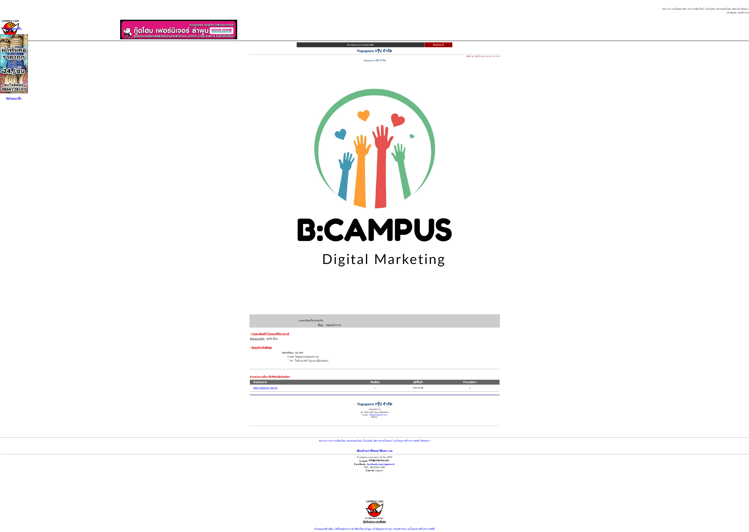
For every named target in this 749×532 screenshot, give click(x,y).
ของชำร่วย (743, 12)
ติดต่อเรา (425, 440)
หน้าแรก (666, 9)
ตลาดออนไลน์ (723, 9)
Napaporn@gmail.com (378, 415)
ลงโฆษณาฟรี (679, 9)
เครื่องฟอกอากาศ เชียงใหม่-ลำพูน (353, 529)
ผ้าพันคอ (731, 12)
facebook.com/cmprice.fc (381, 464)
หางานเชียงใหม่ (696, 9)
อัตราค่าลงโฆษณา (383, 440)
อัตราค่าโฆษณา (740, 9)
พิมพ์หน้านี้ (438, 45)
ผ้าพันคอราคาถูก (382, 529)
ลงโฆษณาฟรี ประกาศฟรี (406, 440)
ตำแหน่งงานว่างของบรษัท (360, 45)
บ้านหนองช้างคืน (323, 529)
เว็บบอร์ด (710, 9)
